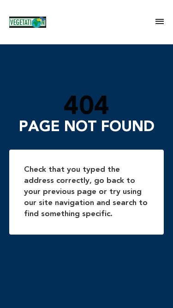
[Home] (82, 22)
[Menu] (159, 22)
